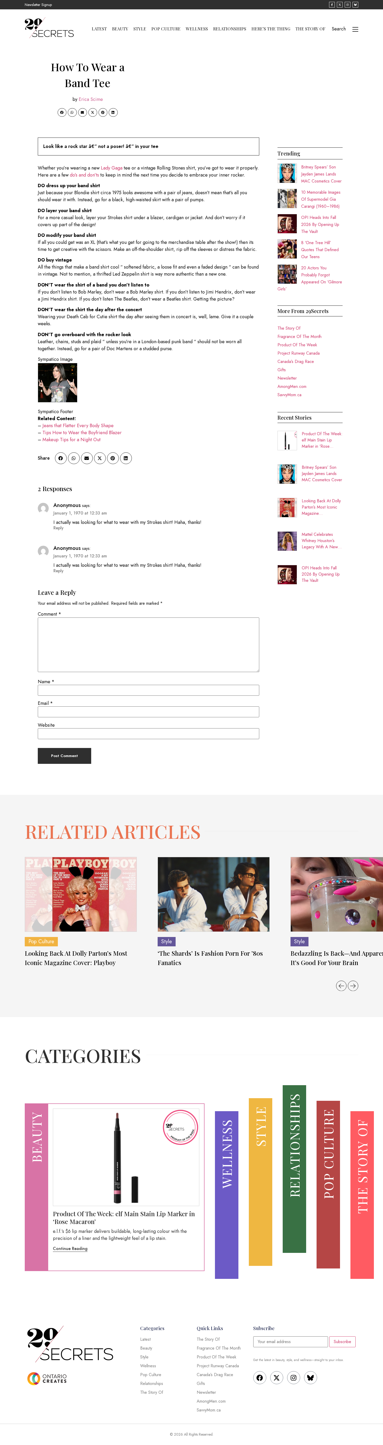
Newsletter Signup (38, 4)
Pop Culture (166, 28)
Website (46, 725)
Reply (58, 528)
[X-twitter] (276, 1377)
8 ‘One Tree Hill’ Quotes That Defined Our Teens (320, 250)
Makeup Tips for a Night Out (71, 439)
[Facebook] (259, 1377)
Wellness (197, 28)
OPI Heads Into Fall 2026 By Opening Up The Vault (320, 224)
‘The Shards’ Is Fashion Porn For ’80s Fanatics (210, 958)
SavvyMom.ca (289, 395)
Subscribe (342, 1342)
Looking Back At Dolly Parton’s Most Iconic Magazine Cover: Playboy (321, 507)
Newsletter (287, 378)
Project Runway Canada (298, 353)
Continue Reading (70, 1249)
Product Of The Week (297, 345)
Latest (99, 28)
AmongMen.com (291, 386)
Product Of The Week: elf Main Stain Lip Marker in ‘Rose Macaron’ (322, 440)
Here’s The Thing (270, 28)
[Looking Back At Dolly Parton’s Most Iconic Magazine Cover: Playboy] (81, 894)
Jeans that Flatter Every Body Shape (78, 425)
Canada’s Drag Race (295, 361)
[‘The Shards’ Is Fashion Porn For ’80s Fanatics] (214, 894)
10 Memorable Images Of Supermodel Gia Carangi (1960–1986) (321, 199)
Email (45, 703)
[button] (62, 112)
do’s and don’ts (84, 175)
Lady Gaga (111, 168)
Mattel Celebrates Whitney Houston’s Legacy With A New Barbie (320, 540)
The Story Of (310, 28)
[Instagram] (293, 1377)
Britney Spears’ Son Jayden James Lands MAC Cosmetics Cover (321, 174)
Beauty (120, 28)
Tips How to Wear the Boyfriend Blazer (82, 432)
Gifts (281, 370)
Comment (49, 614)
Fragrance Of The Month (299, 337)
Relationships (229, 28)
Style (139, 28)
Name (46, 681)
